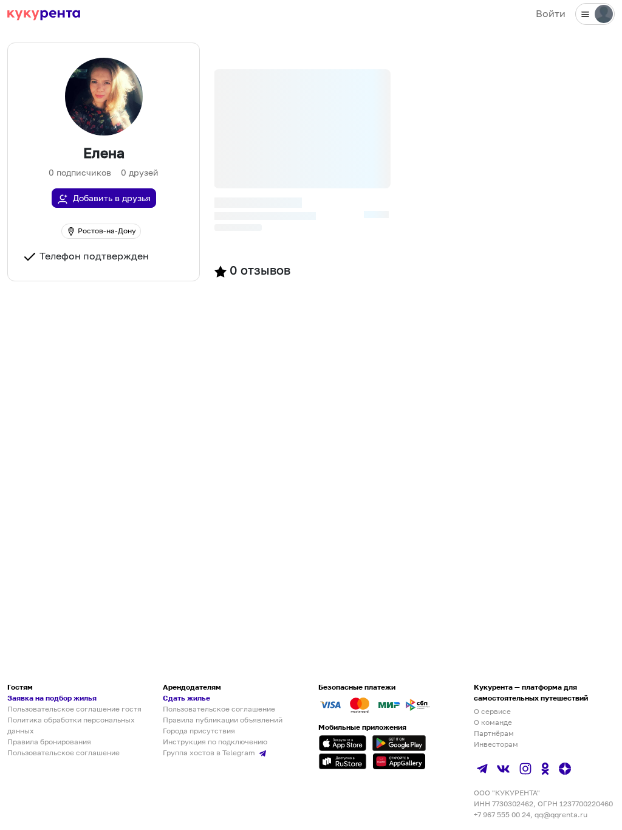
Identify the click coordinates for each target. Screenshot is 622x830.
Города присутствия (199, 730)
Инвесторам (496, 744)
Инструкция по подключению (215, 741)
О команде (493, 722)
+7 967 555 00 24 (502, 814)
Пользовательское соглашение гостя (74, 708)
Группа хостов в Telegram (210, 752)
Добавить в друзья (112, 198)
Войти (551, 13)
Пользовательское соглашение (63, 752)
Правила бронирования (49, 741)
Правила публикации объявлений (222, 719)
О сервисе (492, 711)
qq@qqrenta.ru (561, 814)
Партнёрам (494, 733)
